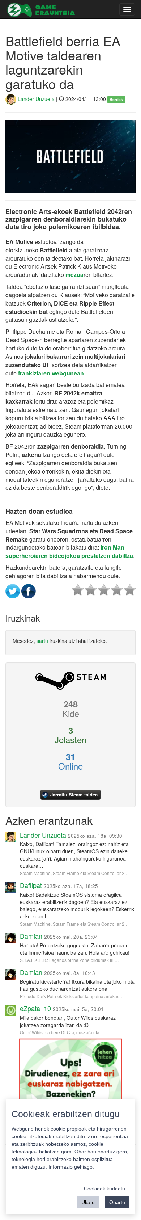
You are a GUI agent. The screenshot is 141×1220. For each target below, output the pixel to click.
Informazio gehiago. (71, 1167)
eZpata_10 (35, 1008)
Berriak (116, 99)
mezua (74, 274)
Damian (31, 936)
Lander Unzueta (35, 98)
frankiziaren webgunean (51, 373)
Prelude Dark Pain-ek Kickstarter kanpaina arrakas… (72, 996)
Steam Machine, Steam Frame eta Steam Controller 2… (74, 873)
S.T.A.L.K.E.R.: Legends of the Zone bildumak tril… (69, 960)
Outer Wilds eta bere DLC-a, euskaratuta (59, 1032)
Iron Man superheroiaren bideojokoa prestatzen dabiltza (69, 551)
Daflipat (31, 885)
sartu (42, 640)
